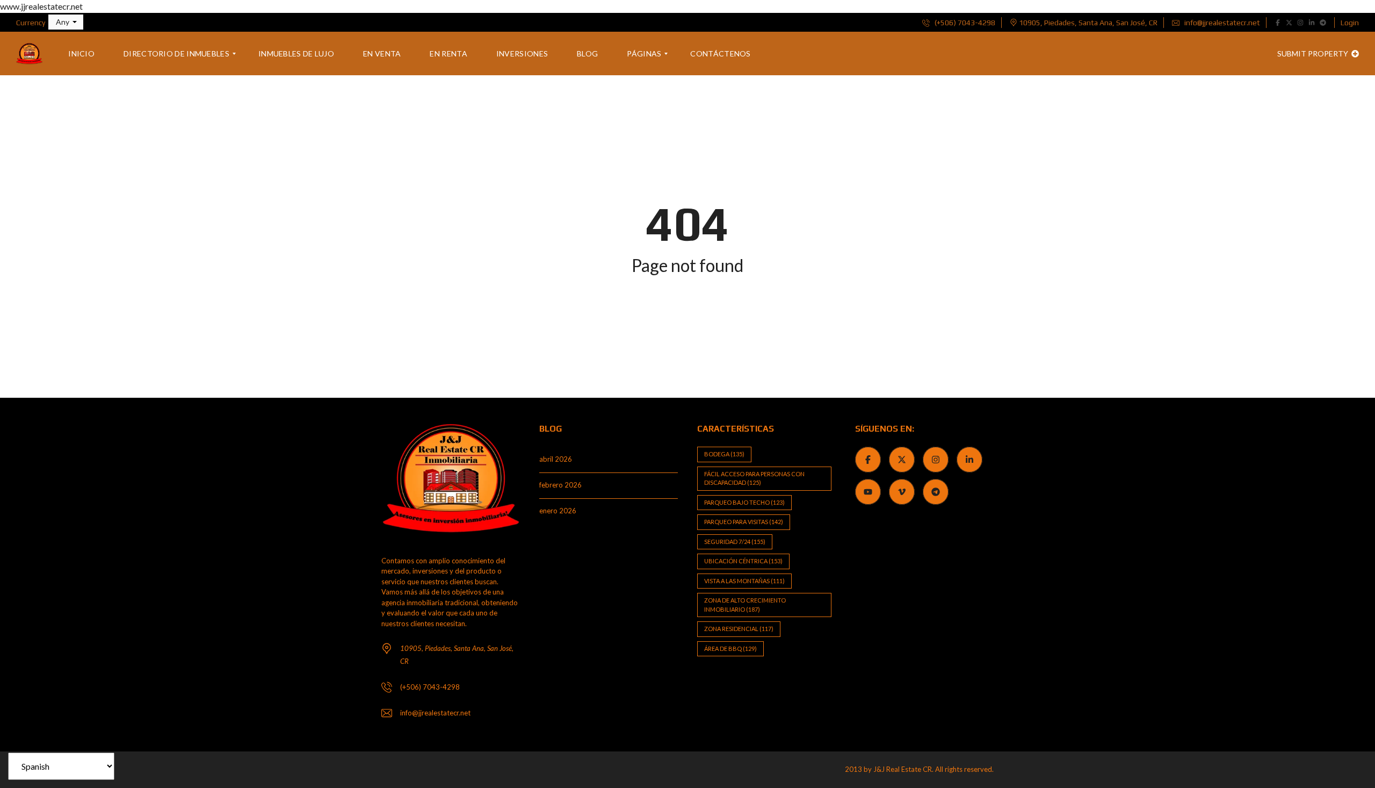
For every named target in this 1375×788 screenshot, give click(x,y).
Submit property (1313, 53)
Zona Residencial (738, 628)
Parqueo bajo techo (744, 502)
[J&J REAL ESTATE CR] (29, 53)
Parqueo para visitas (743, 521)
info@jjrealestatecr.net (1221, 22)
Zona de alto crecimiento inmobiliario (745, 605)
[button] (65, 22)
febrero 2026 (560, 485)
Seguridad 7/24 (734, 541)
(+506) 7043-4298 (964, 22)
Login (1350, 22)
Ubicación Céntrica (743, 560)
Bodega (724, 453)
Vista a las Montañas (744, 580)
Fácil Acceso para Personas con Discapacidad (754, 478)
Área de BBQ (730, 648)
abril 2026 (555, 459)
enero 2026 (557, 510)
